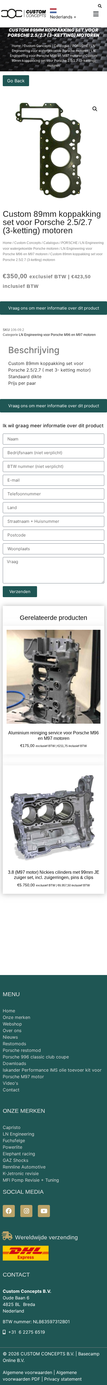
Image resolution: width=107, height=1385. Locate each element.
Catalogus (61, 46)
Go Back (16, 80)
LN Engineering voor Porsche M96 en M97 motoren (57, 335)
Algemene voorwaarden (27, 1372)
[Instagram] (26, 1211)
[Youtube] (44, 1211)
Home (16, 46)
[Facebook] (9, 1211)
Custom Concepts (37, 46)
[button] (95, 14)
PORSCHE (80, 46)
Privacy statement (63, 1379)
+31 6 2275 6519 (26, 1332)
